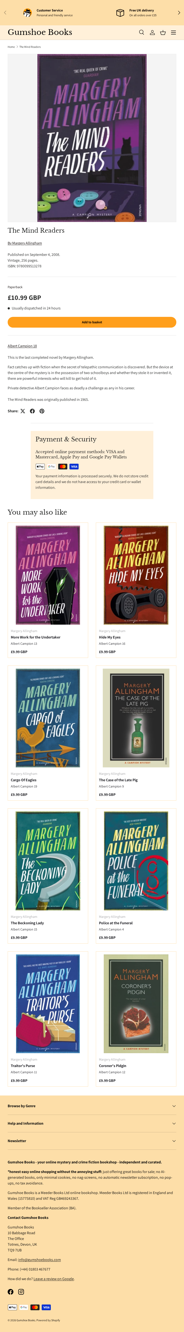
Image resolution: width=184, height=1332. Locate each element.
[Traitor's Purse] (48, 1003)
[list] (92, 138)
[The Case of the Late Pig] (136, 718)
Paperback (15, 287)
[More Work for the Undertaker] (48, 575)
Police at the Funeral (116, 922)
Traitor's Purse (23, 1065)
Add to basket (92, 322)
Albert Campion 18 (22, 345)
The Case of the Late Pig (118, 779)
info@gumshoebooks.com (39, 1259)
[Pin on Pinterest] (42, 411)
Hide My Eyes (110, 637)
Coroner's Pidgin (112, 1065)
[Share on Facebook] (32, 411)
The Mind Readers (30, 47)
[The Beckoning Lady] (48, 860)
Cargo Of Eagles (23, 779)
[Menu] (173, 32)
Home (11, 47)
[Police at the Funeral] (136, 860)
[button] (163, 32)
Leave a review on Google (54, 1278)
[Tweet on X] (23, 411)
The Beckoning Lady (27, 922)
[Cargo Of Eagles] (48, 718)
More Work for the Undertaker (35, 637)
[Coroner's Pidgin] (136, 1003)
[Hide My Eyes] (136, 575)
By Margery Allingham (25, 243)
